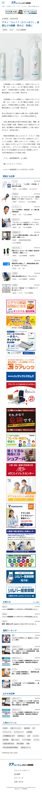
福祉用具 (27, 728)
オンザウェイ (22, 201)
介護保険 (29, 732)
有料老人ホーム (25, 747)
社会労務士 (32, 255)
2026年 (5, 728)
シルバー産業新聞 (21, 30)
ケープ (20, 292)
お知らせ (5, 606)
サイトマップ (18, 778)
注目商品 (15, 260)
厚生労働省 (20, 743)
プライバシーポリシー (22, 770)
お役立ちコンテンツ (16, 646)
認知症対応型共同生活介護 (25, 240)
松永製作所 (32, 279)
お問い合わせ (18, 782)
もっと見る (36, 602)
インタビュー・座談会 (17, 206)
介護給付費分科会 (8, 743)
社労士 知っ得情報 (17, 247)
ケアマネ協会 (26, 740)
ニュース (15, 181)
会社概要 (17, 774)
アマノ (11, 30)
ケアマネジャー (19, 732)
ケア (20, 214)
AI (19, 268)
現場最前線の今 (16, 232)
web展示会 (15, 194)
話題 (13, 635)
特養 (28, 743)
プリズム (36, 740)
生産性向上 (21, 736)
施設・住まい (15, 740)
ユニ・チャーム (33, 189)
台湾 (28, 736)
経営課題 (5, 740)
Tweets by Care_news (9, 753)
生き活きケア (16, 219)
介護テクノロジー (15, 728)
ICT (20, 227)
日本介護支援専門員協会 (10, 747)
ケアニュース (7, 732)
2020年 (5, 30)
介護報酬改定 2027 (9, 736)
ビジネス (35, 736)
